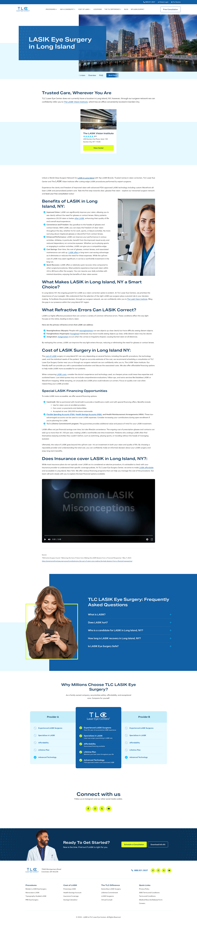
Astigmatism (63, 337)
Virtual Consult (106, 900)
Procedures (51, 9)
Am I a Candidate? (67, 9)
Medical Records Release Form (150, 900)
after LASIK (79, 218)
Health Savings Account (72, 893)
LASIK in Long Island (86, 178)
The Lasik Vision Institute (137, 299)
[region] (98, 511)
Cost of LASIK (83, 9)
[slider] (98, 535)
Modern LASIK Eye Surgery (36, 889)
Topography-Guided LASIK (36, 896)
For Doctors (177, 2)
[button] (45, 539)
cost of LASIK (51, 356)
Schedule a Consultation (134, 844)
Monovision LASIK (32, 893)
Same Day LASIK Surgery (111, 889)
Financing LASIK (69, 889)
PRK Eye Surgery (32, 900)
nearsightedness (86, 331)
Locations (97, 9)
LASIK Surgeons (107, 896)
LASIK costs (61, 374)
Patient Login (163, 2)
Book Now (113, 75)
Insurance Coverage (71, 896)
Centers (82, 75)
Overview (92, 75)
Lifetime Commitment (109, 893)
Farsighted (74, 334)
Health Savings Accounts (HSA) (89, 414)
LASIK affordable (146, 467)
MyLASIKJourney (137, 9)
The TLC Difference (112, 9)
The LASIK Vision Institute (76, 102)
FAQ (101, 75)
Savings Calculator (70, 900)
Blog (126, 9)
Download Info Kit (158, 844)
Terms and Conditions (147, 896)
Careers (142, 903)
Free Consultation (170, 9)
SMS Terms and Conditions (149, 893)
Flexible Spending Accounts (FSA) (61, 414)
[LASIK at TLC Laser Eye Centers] (23, 9)
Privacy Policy (144, 889)
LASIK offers (73, 252)
